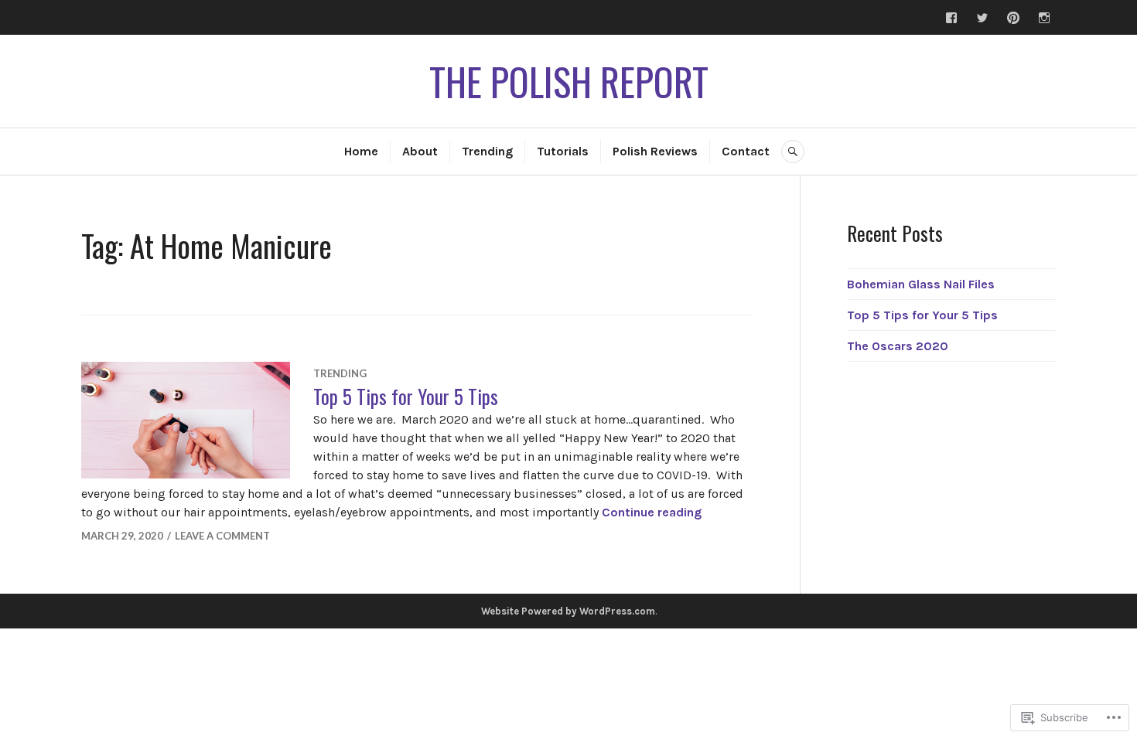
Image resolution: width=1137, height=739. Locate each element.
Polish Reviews (655, 151)
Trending (487, 151)
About (420, 151)
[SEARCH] (792, 151)
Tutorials (563, 151)
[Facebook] (951, 17)
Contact (746, 151)
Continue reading (652, 512)
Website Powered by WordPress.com (568, 611)
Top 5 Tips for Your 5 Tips (405, 396)
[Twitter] (982, 17)
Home (361, 151)
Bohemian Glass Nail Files (921, 284)
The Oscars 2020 (897, 346)
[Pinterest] (1013, 17)
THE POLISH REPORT (568, 81)
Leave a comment (222, 536)
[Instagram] (1044, 17)
